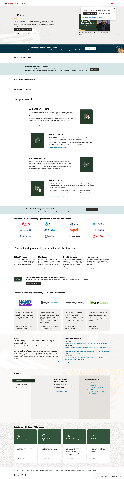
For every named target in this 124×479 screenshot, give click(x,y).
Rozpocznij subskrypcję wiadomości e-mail (67, 470)
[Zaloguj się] (115, 3)
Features (23, 57)
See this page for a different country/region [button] (92, 17)
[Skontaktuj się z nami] (118, 3)
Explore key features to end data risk (58, 196)
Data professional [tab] (19, 89)
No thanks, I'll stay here (104, 13)
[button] (6, 3)
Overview (16, 57)
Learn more (70, 458)
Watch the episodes (90, 48)
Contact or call (115, 476)
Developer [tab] (29, 89)
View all (67, 362)
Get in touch (95, 458)
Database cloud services (20, 269)
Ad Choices (51, 470)
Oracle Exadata (91, 269)
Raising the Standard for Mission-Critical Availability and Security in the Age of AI (86, 343)
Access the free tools (92, 209)
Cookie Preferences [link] (44, 470)
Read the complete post (20, 361)
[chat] (97, 476)
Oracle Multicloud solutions (45, 269)
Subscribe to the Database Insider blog (49, 361)
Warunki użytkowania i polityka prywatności (30, 470)
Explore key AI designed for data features (40, 125)
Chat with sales (103, 476)
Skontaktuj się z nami (92, 470)
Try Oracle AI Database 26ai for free (23, 29)
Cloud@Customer (67, 269)
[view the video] (94, 22)
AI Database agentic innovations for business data (26, 33)
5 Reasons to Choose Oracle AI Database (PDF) (95, 388)
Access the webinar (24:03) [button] (33, 283)
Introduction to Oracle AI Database (96, 383)
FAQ (29, 57)
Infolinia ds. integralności (82, 470)
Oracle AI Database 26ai (60, 391)
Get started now (22, 458)
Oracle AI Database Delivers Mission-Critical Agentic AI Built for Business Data (85, 347)
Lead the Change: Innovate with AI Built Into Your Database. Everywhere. (46, 277)
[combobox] (62, 3)
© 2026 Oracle (16, 470)
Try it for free (46, 458)
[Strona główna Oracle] (13, 3)
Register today (94, 69)
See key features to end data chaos (58, 147)
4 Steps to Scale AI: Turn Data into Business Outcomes (95, 392)
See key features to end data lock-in (38, 171)
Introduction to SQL (92, 385)
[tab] (23, 380)
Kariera (56, 470)
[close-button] (120, 476)
